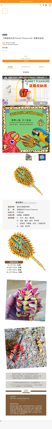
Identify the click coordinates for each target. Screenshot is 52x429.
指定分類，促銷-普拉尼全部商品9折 (10, 44)
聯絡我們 (26, 61)
